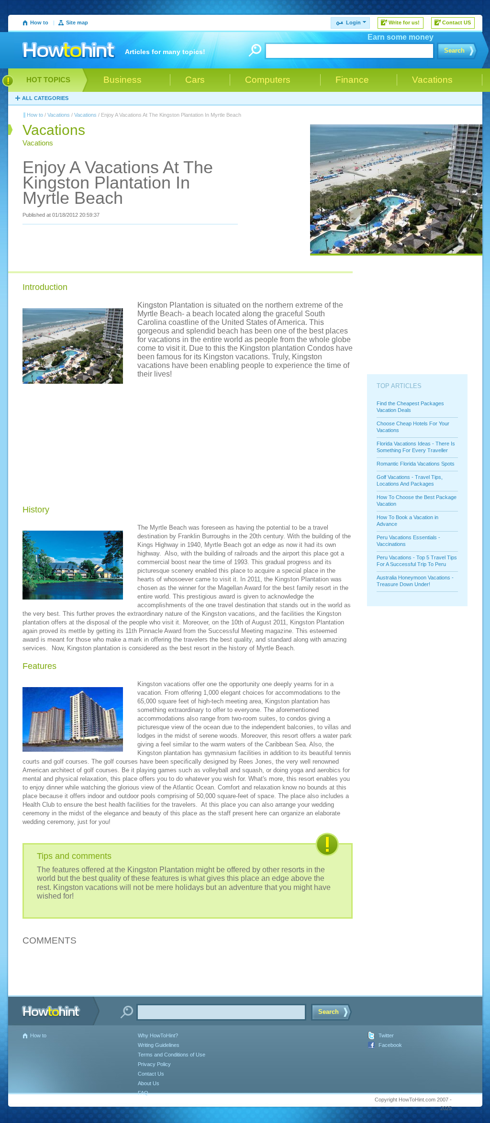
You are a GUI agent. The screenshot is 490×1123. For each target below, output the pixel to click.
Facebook (390, 1045)
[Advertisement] (209, 438)
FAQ (143, 1093)
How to (39, 22)
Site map (77, 22)
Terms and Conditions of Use (171, 1054)
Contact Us (151, 1074)
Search (454, 50)
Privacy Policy (154, 1064)
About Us (148, 1083)
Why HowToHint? (158, 1035)
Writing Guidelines (158, 1045)
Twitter (386, 1035)
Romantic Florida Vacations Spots (416, 464)
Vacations (58, 115)
